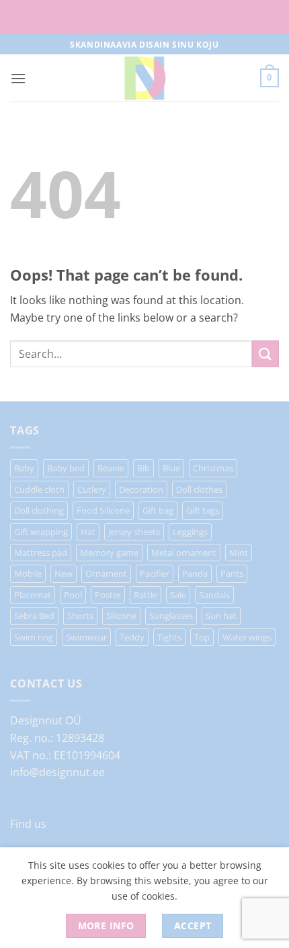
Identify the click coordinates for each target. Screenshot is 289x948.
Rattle (145, 595)
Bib (143, 468)
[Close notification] (267, 17)
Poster (108, 595)
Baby (24, 468)
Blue (171, 468)
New (63, 573)
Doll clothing (39, 510)
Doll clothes (199, 489)
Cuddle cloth (39, 489)
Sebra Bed (34, 616)
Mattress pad (40, 553)
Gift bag (157, 510)
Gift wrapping (41, 532)
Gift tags (202, 510)
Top (202, 637)
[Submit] (265, 353)
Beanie (110, 468)
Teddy (132, 637)
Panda (195, 573)
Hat (88, 532)
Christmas (213, 468)
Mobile (28, 573)
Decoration (141, 489)
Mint (238, 553)
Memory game (109, 553)
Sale (178, 595)
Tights (169, 637)
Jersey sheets (134, 532)
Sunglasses (171, 616)
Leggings (190, 532)
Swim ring (33, 637)
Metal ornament (183, 553)
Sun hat (221, 616)
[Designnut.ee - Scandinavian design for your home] (144, 77)
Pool (73, 595)
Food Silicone (103, 510)
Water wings (247, 637)
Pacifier (154, 573)
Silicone (121, 616)
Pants (231, 573)
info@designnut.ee (57, 772)
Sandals (214, 595)
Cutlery (91, 489)
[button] (18, 78)
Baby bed (66, 468)
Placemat (32, 595)
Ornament (106, 573)
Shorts (80, 616)
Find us (28, 823)
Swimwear (86, 637)
